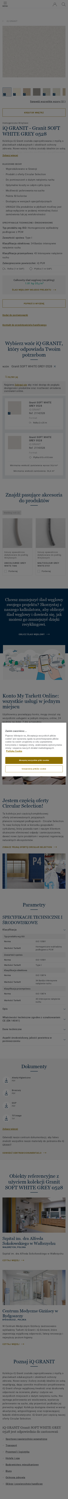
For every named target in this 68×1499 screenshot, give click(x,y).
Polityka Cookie (14, 751)
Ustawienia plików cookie (34, 769)
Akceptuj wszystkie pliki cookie (34, 760)
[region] (34, 750)
